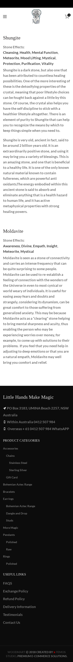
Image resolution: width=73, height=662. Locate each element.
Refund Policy (14, 599)
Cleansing (10, 52)
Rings (6, 556)
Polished (11, 542)
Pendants (9, 534)
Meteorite (11, 58)
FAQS (7, 583)
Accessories (10, 448)
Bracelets (9, 491)
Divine (26, 246)
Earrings (8, 498)
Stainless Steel (18, 462)
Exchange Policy (15, 591)
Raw (9, 549)
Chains (10, 455)
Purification (30, 63)
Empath (39, 246)
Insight (52, 246)
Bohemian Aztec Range (17, 484)
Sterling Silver (18, 470)
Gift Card (12, 477)
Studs (9, 520)
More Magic (10, 527)
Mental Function (45, 52)
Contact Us (11, 622)
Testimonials (13, 614)
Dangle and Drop (16, 513)
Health (25, 52)
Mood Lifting (30, 58)
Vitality (48, 63)
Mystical (49, 58)
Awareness (11, 246)
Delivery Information (19, 607)
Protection (11, 63)
